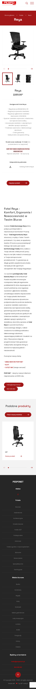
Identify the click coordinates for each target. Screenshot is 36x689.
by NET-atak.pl (23, 683)
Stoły (18, 601)
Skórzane (18, 552)
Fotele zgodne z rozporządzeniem (18, 547)
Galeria (18, 647)
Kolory (18, 641)
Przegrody (18, 635)
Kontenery (18, 590)
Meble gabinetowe (18, 613)
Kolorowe (18, 541)
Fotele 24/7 (18, 530)
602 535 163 (11, 389)
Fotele (21, 15)
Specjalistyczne (18, 564)
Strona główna (9, 15)
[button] (31, 69)
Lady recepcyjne (18, 618)
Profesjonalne (18, 535)
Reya (29, 15)
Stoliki (18, 630)
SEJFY (7, 365)
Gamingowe (18, 570)
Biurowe (18, 507)
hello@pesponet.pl (14, 385)
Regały (18, 596)
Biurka (18, 584)
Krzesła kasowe (18, 524)
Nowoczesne (18, 558)
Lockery (18, 624)
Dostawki (18, 607)
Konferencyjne (18, 518)
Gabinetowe (18, 513)
